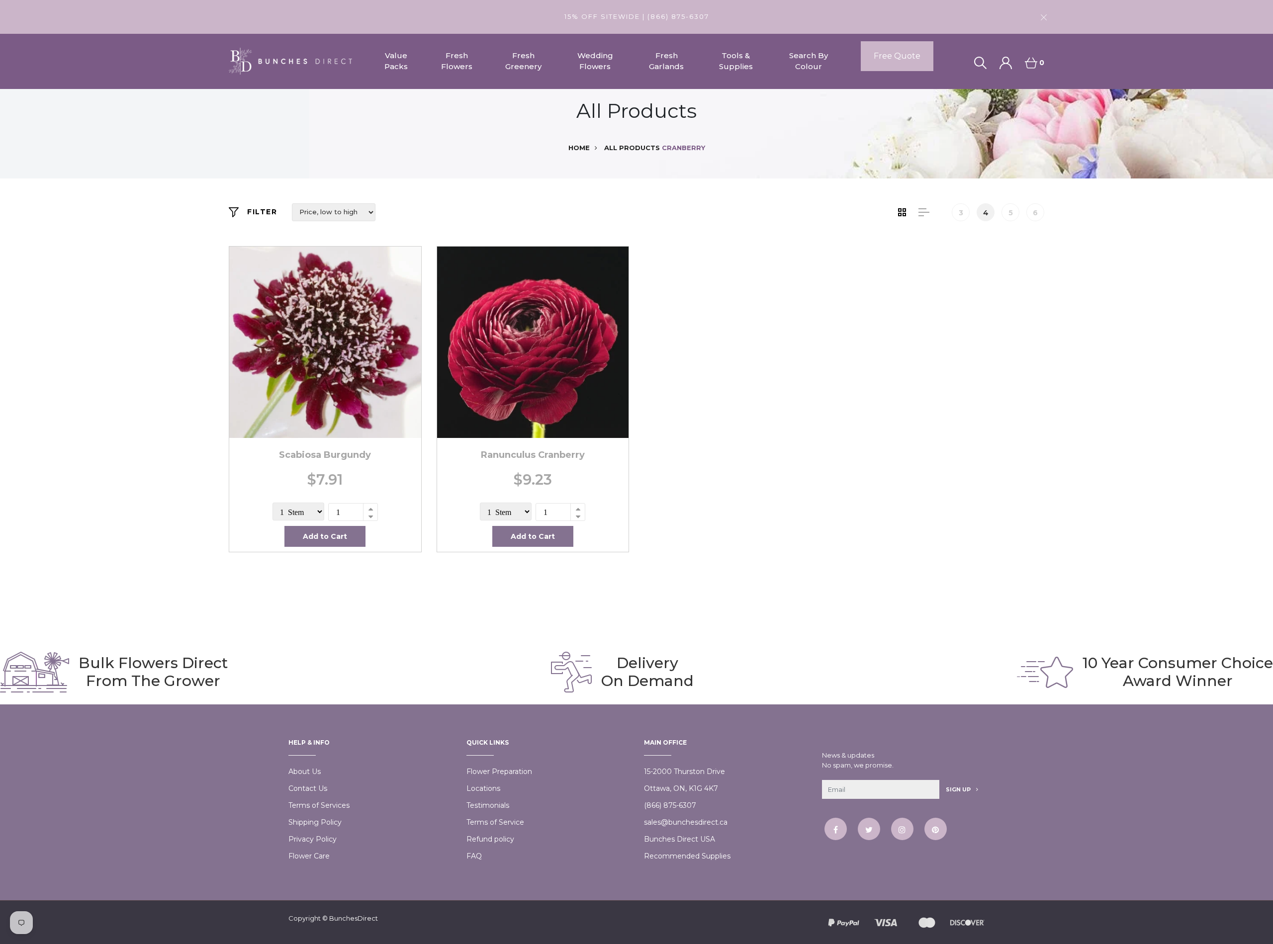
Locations (483, 788)
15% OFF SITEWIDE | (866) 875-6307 (636, 16)
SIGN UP (959, 789)
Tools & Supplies (736, 61)
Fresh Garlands (666, 61)
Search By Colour (808, 61)
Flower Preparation (499, 771)
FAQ (474, 856)
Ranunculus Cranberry (533, 454)
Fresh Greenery (523, 61)
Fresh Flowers (456, 61)
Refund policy (490, 839)
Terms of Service (495, 822)
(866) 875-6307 (670, 805)
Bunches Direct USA (679, 839)
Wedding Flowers (595, 61)
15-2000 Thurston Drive (684, 771)
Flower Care (309, 856)
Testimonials (487, 805)
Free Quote (897, 56)
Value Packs (396, 61)
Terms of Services (319, 805)
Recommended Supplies (687, 856)
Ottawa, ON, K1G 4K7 (681, 788)
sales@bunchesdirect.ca (685, 822)
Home (579, 148)
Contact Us (307, 788)
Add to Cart (325, 536)
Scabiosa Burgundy (325, 454)
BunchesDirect (353, 918)
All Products (632, 148)
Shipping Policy (315, 822)
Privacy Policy (312, 839)
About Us (304, 771)
